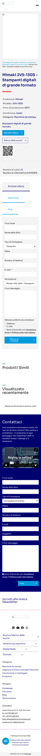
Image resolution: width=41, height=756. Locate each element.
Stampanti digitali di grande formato (15, 64)
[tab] (16, 186)
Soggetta (6, 534)
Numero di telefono (14, 261)
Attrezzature (15, 62)
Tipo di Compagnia (13, 242)
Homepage (6, 62)
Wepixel (28, 754)
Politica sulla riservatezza (23, 332)
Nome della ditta (12, 233)
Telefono (11, 323)
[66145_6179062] (20, 36)
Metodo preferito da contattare (19, 320)
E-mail (8, 270)
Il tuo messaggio (12, 289)
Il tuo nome (10, 223)
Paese (7, 251)
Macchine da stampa (28, 62)
